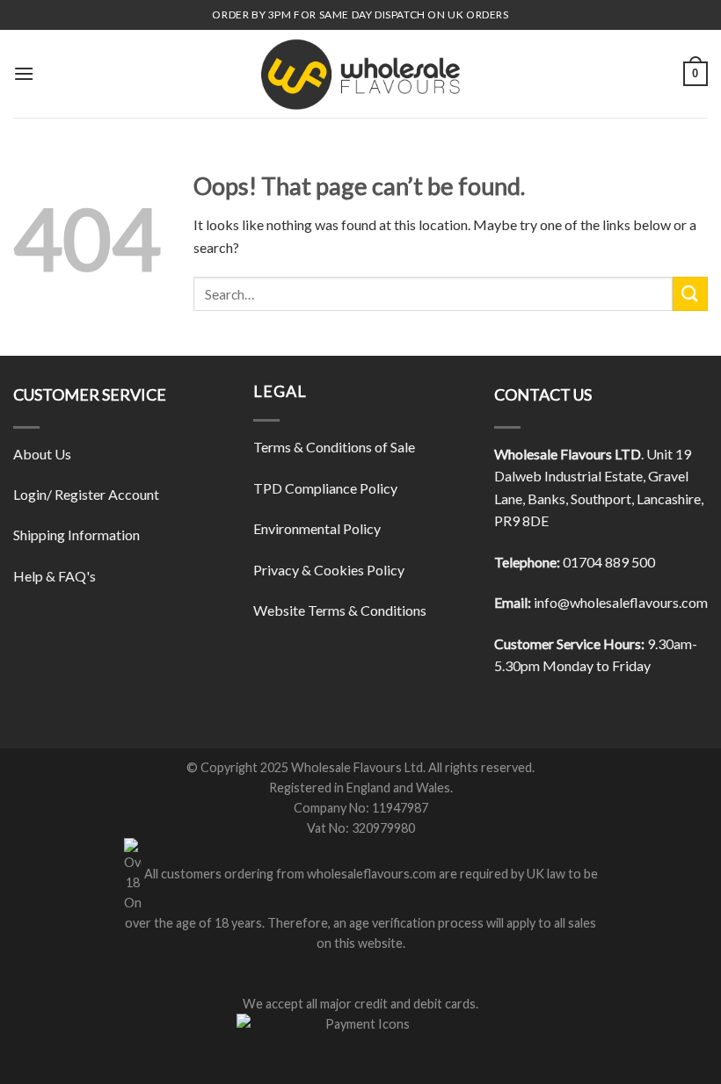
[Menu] (23, 73)
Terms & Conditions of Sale (334, 446)
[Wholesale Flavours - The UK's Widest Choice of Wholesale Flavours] (360, 74)
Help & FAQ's (54, 575)
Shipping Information (76, 534)
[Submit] (690, 294)
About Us (42, 453)
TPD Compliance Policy (325, 488)
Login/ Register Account (86, 494)
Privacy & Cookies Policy (328, 569)
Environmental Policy (317, 528)
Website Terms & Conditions (339, 610)
